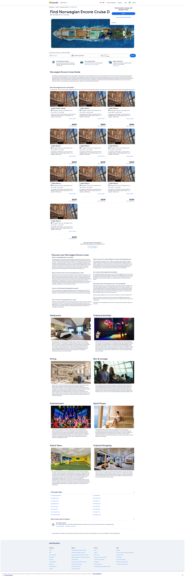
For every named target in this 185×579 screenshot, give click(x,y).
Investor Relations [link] (52, 561)
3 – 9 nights (107, 56)
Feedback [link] (51, 568)
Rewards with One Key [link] (76, 566)
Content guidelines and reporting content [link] (102, 566)
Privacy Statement (97, 573)
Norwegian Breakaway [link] (56, 495)
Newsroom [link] (51, 559)
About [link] (50, 550)
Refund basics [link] (119, 557)
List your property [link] (52, 554)
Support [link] (118, 550)
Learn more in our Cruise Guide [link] (92, 64)
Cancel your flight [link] (119, 554)
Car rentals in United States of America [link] (79, 561)
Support (120, 2)
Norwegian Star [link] (96, 506)
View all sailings (92, 247)
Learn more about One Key (123, 17)
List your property (111, 2)
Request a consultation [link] (70, 526)
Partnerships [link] (51, 557)
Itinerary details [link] (72, 118)
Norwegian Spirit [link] (97, 503)
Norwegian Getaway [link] (55, 514)
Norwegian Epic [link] (96, 495)
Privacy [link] (95, 550)
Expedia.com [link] (51, 7)
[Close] (182, 575)
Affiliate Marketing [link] (52, 566)
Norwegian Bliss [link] (96, 509)
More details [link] (116, 65)
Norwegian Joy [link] (96, 512)
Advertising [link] (51, 564)
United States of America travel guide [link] (79, 550)
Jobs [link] (50, 552)
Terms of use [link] (96, 554)
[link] (123, 22)
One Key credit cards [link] (76, 568)
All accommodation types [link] (77, 564)
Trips (125, 2)
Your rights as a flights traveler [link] (122, 564)
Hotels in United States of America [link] (78, 552)
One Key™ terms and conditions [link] (100, 557)
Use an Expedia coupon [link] (121, 559)
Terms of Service (9, 575)
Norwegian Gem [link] (54, 501)
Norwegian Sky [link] (96, 501)
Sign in (134, 2)
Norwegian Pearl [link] (96, 498)
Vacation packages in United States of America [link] (81, 557)
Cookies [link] (95, 552)
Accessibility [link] (96, 561)
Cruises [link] (57, 7)
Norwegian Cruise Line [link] (64, 7)
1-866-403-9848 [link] (60, 526)
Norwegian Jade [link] (96, 514)
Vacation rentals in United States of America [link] (80, 554)
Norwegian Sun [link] (54, 509)
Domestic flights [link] (75, 559)
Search (133, 55)
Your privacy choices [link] (98, 564)
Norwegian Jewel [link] (55, 498)
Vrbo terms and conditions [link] (99, 559)
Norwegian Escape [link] (55, 512)
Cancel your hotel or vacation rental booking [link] (125, 552)
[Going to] (59, 55)
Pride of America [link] (54, 506)
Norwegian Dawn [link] (55, 503)
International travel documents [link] (122, 561)
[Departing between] (85, 55)
